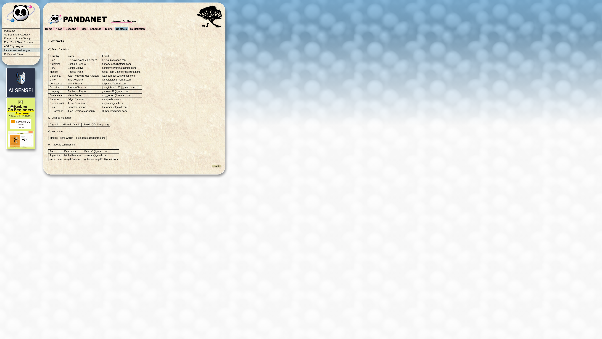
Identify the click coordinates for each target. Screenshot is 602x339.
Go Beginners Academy (17, 34)
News (59, 29)
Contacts (121, 29)
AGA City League (13, 46)
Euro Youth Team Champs (18, 42)
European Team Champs (18, 38)
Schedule (95, 29)
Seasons (71, 29)
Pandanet (9, 30)
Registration (137, 29)
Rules (83, 29)
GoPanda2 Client (13, 54)
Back (216, 166)
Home (48, 29)
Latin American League (17, 50)
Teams (109, 29)
